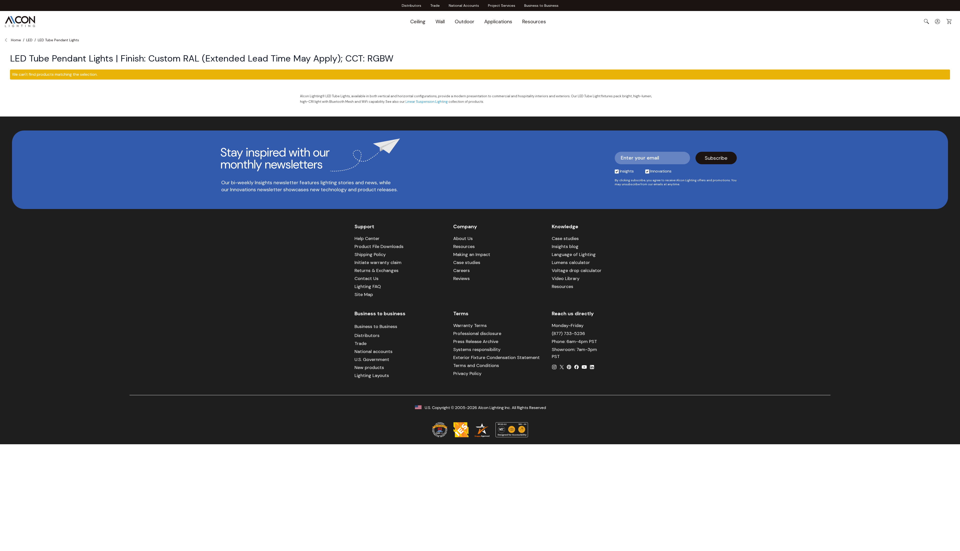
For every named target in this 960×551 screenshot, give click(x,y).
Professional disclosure (477, 333)
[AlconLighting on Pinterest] (569, 367)
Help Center (367, 239)
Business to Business (541, 5)
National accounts (373, 351)
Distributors (411, 5)
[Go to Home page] (20, 21)
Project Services (501, 5)
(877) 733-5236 (568, 333)
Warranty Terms (470, 325)
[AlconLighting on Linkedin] (592, 367)
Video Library (566, 279)
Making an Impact (471, 255)
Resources (534, 21)
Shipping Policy (370, 255)
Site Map (363, 295)
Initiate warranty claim (378, 263)
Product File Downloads (379, 247)
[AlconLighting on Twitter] (562, 367)
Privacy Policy (467, 373)
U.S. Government (371, 359)
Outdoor (464, 21)
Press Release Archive (475, 341)
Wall (440, 21)
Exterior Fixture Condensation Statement (496, 357)
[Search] (926, 21)
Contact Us (366, 279)
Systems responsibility (476, 349)
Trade (435, 5)
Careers (461, 271)
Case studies (466, 263)
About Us (463, 239)
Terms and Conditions (476, 365)
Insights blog (565, 247)
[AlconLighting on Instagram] (554, 367)
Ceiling (418, 21)
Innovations (661, 171)
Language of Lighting (574, 255)
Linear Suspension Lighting (427, 102)
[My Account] (937, 21)
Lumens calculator (571, 263)
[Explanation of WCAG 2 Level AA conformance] (512, 429)
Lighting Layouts (371, 375)
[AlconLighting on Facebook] (576, 367)
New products (369, 367)
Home (16, 40)
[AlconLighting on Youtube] (584, 367)
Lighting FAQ (367, 287)
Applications (498, 21)
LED (29, 40)
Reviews (461, 279)
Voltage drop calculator (577, 271)
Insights (627, 171)
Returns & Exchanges (376, 271)
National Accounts (464, 5)
